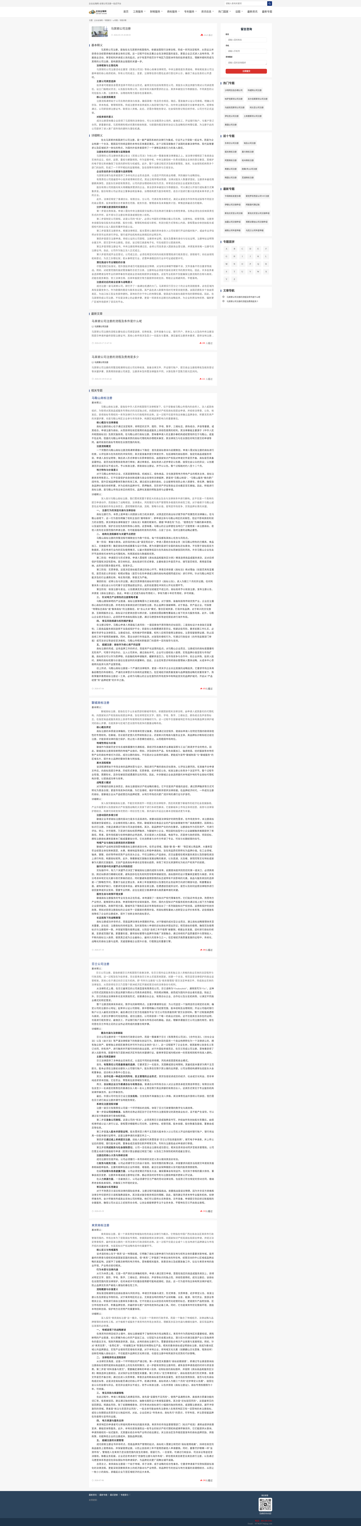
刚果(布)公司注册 (249, 169)
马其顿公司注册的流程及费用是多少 (115, 357)
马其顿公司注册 (101, 326)
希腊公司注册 (231, 169)
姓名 (227, 34)
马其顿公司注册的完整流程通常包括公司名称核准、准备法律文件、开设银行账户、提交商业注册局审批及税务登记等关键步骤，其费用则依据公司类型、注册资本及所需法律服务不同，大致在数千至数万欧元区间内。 (153, 369)
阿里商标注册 (231, 160)
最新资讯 (252, 11)
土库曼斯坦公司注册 (253, 116)
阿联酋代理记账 (253, 205)
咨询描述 (229, 57)
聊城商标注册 (100, 702)
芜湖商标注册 (248, 178)
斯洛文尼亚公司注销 (234, 213)
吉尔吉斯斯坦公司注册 (258, 99)
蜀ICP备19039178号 (112, 1522)
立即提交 (246, 71)
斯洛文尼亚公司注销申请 (258, 213)
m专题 (115, 20)
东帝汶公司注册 (232, 143)
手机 (227, 46)
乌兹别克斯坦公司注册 (235, 107)
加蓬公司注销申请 (233, 222)
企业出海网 (98, 20)
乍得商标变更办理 (233, 196)
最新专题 (267, 11)
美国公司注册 (231, 125)
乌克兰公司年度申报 (255, 230)
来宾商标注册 (100, 1225)
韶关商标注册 (231, 152)
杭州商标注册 (248, 160)
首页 (125, 11)
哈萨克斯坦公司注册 (234, 99)
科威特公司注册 (255, 90)
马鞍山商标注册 (102, 398)
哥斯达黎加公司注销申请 (257, 222)
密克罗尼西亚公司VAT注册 (257, 196)
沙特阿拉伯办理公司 (234, 90)
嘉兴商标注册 (248, 152)
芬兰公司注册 (100, 964)
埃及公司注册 (250, 143)
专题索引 (107, 20)
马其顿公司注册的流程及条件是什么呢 (117, 321)
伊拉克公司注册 (232, 116)
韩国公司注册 (231, 178)
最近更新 (114, 1495)
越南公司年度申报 (233, 230)
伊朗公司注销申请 (233, 205)
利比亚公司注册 (257, 107)
